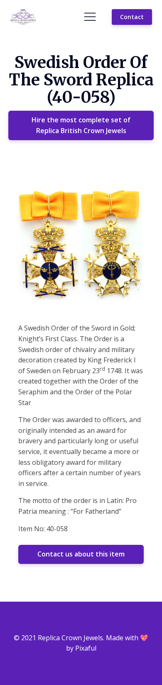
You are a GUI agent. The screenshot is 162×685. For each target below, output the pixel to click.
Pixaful (85, 648)
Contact (132, 17)
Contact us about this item (81, 554)
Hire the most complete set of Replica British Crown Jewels (81, 125)
